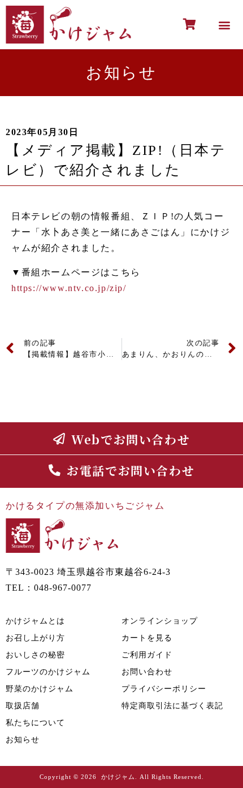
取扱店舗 (23, 706)
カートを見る (147, 638)
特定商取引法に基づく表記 (172, 706)
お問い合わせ (147, 672)
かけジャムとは (35, 621)
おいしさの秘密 (35, 655)
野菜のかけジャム (39, 689)
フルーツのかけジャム (48, 672)
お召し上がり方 (35, 638)
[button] (225, 24)
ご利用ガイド (147, 655)
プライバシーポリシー (164, 689)
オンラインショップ (160, 621)
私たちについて (35, 722)
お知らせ (23, 739)
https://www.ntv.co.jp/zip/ (69, 288)
